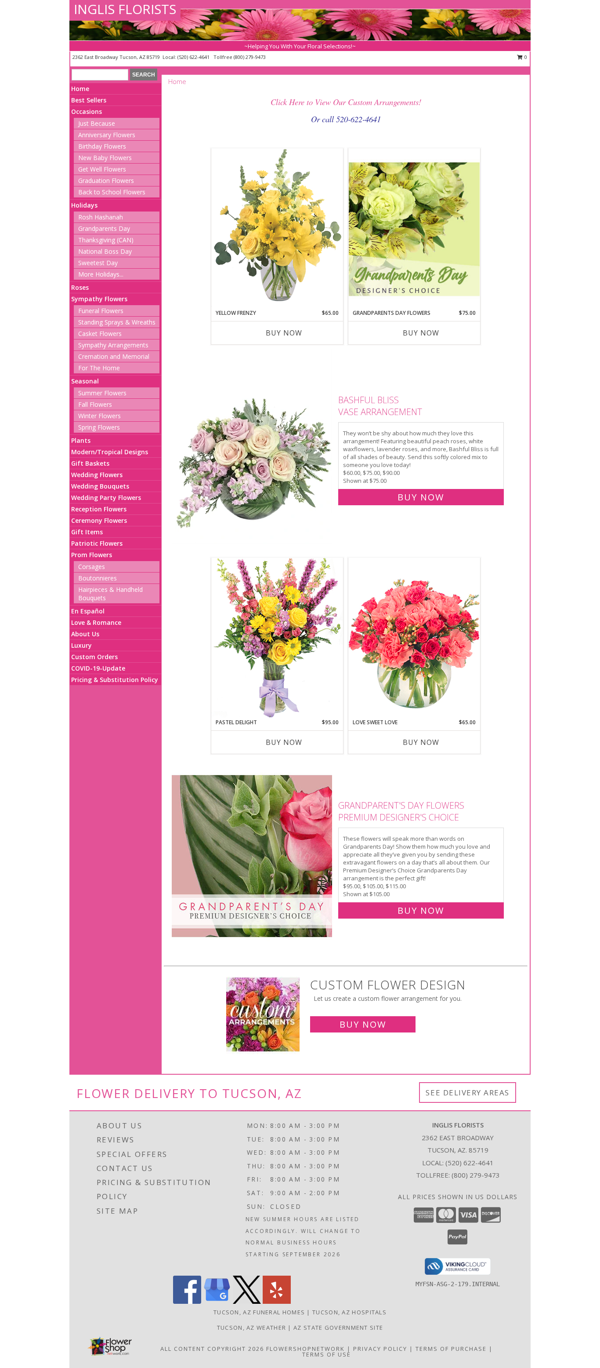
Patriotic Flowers (97, 543)
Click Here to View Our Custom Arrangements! (346, 101)
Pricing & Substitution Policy (114, 679)
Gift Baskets (90, 463)
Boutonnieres (97, 578)
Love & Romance (96, 622)
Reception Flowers (99, 509)
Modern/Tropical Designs (109, 452)
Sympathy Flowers (99, 299)
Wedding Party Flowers (106, 497)
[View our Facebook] (187, 1301)
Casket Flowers (100, 333)
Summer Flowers (102, 393)
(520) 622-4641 (194, 57)
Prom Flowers (91, 555)
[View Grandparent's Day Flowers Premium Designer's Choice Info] (253, 856)
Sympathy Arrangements (113, 345)
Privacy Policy (380, 1349)
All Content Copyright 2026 (212, 1349)
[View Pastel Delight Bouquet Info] (277, 638)
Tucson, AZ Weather (251, 1328)
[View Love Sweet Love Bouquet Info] (414, 638)
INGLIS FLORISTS (125, 9)
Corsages (91, 566)
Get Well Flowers (102, 169)
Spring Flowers (99, 427)
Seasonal (85, 381)
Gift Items (87, 532)
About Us (85, 634)
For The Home (99, 368)
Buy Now (284, 333)
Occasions (86, 111)
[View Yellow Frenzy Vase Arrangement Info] (277, 228)
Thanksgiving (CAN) (106, 240)
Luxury (81, 645)
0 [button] (525, 57)
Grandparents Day (104, 228)
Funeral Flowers (100, 310)
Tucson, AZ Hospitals (349, 1312)
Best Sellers (88, 100)
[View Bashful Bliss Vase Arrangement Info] (253, 446)
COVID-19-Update (98, 668)
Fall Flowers (95, 404)
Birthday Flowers (102, 146)
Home (80, 88)
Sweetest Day (98, 263)
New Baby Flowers (105, 157)
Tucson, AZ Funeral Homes (259, 1312)
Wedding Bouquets (100, 486)
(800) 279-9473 (250, 57)
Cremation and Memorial (113, 356)
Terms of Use (326, 1354)
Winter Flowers (99, 416)
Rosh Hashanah (100, 217)
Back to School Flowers (111, 192)
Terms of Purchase (451, 1349)
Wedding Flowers (97, 475)
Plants (80, 440)
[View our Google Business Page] (217, 1301)
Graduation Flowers (106, 180)
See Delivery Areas (468, 1092)
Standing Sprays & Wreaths (116, 322)
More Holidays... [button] (100, 274)
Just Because (96, 123)
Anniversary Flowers (106, 135)
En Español (88, 611)
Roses (80, 287)
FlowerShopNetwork (305, 1349)
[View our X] (247, 1301)
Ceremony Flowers (99, 520)
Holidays (84, 205)
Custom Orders (94, 657)
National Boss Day (105, 251)
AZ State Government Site (338, 1328)
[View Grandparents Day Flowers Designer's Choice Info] (414, 229)
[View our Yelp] (277, 1301)
